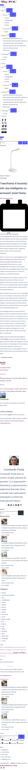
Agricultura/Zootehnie (7, 595)
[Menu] (2, 5)
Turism (3, 641)
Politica (3, 624)
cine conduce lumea (20, 647)
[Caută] (21, 513)
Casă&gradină (5, 600)
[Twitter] (11, 505)
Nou (2, 621)
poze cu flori (19, 652)
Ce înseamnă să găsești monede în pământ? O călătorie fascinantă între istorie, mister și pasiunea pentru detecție (14, 528)
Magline (6, 339)
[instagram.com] (4, 130)
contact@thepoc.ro (5, 675)
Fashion (3, 612)
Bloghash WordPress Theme (8, 765)
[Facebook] (8, 505)
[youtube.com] (4, 133)
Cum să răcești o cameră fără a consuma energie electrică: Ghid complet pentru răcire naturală (14, 560)
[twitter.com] (4, 124)
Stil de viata (4, 636)
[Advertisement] (14, 440)
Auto (2, 597)
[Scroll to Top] (2, 768)
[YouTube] (18, 505)
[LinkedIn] (16, 505)
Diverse (3, 607)
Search (2, 509)
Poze (2, 626)
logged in (10, 414)
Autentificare (5, 752)
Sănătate (4, 631)
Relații (3, 629)
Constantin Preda (5, 367)
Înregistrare (4, 750)
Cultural (3, 605)
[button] (20, 142)
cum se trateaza (7, 649)
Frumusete (4, 614)
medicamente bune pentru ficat (8, 653)
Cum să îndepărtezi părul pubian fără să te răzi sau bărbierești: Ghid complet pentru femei (13, 578)
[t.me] (4, 126)
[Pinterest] (21, 505)
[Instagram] (13, 505)
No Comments (14, 234)
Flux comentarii (5, 757)
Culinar (3, 602)
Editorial (3, 609)
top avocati (4, 656)
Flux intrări (4, 754)
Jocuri (3, 617)
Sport (3, 633)
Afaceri (3, 593)
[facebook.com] (4, 120)
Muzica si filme (5, 619)
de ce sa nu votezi (13, 649)
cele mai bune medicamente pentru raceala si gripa (8, 647)
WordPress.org (5, 759)
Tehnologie (3, 178)
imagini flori (18, 649)
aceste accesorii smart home (8, 262)
